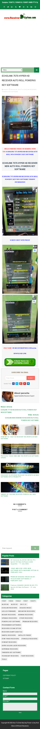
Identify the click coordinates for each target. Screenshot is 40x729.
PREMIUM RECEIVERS (30, 621)
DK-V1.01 (23, 604)
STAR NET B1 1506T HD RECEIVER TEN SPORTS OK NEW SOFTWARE (19, 437)
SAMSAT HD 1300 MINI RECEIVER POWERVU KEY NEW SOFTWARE (18, 495)
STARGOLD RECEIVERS (29, 638)
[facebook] (4, 7)
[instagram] (35, 7)
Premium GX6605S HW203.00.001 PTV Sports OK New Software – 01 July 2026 (24, 587)
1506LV (18, 601)
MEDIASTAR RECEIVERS (26, 611)
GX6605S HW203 (25, 608)
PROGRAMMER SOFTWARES (11, 625)
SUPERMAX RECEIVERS (10, 649)
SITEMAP (6, 678)
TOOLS (4, 659)
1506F (4, 601)
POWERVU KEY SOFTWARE (10, 91)
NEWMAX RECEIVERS (25, 614)
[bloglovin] (19, 7)
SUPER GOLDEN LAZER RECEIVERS (14, 645)
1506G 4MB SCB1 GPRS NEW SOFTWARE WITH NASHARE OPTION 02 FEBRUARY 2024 (25, 570)
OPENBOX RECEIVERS (9, 618)
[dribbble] (23, 7)
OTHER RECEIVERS (26, 618)
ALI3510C (14, 604)
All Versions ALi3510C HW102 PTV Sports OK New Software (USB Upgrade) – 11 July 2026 (23, 561)
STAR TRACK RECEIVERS (10, 638)
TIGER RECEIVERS (27, 656)
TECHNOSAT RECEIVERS (10, 656)
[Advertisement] (20, 44)
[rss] (15, 7)
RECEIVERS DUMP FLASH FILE (12, 632)
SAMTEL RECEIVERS (9, 635)
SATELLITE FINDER (24, 635)
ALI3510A (5, 604)
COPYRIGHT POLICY (9, 675)
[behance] (31, 7)
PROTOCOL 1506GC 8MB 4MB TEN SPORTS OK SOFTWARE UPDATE (20, 457)
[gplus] (12, 7)
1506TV (33, 601)
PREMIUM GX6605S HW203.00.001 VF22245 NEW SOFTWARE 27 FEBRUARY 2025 (23, 578)
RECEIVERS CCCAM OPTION (11, 628)
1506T (25, 601)
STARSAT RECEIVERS (9, 642)
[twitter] (8, 7)
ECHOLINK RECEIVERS (29, 89)
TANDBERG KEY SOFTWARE (11, 652)
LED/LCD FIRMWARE (9, 611)
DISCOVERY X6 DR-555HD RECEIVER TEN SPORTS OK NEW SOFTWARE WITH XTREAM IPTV (20, 476)
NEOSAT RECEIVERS (9, 614)
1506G (11, 601)
